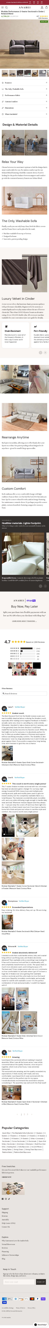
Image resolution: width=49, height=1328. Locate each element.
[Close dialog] (46, 652)
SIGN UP (12, 670)
